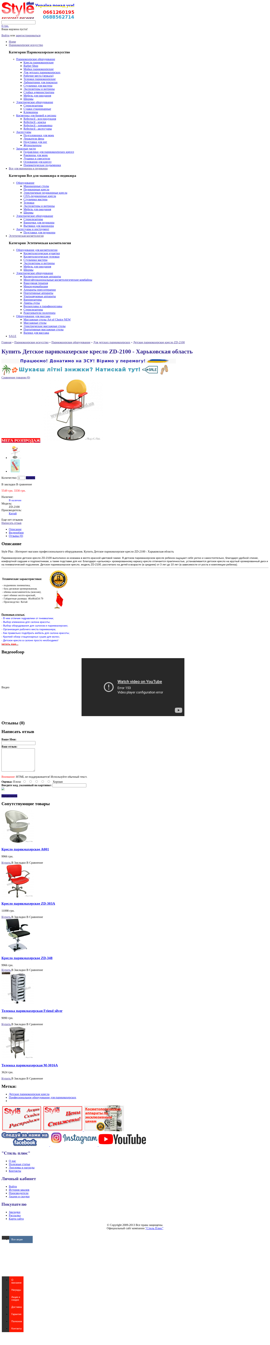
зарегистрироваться (28, 35)
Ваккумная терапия (36, 283)
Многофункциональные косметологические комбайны (58, 279)
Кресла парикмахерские (39, 62)
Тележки (29, 202)
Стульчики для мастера (38, 85)
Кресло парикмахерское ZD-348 (27, 958)
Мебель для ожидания (37, 95)
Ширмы (28, 98)
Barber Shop (31, 65)
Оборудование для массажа (33, 316)
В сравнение (24, 484)
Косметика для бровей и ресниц (36, 115)
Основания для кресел (37, 161)
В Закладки (18, 862)
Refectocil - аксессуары (38, 128)
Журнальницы (33, 145)
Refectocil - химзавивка (38, 125)
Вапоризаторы (33, 299)
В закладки (8, 484)
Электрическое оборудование (34, 102)
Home (12, 41)
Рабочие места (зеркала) (38, 75)
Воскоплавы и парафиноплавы (43, 306)
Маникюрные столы (36, 186)
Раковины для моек (36, 155)
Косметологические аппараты (42, 276)
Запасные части (26, 148)
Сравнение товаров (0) (15, 377)
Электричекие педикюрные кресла (45, 192)
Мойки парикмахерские (39, 69)
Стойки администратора (39, 92)
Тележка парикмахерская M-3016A (29, 1065)
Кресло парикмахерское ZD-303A (28, 903)
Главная (6, 342)
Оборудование (25, 182)
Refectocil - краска (35, 122)
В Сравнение (34, 862)
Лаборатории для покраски (40, 82)
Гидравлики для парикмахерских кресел (49, 151)
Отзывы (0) (16, 535)
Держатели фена (34, 138)
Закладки (14, 1212)
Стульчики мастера (35, 199)
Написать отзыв (11, 523)
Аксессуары (23, 132)
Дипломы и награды (22, 1167)
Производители (18, 1193)
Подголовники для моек (39, 135)
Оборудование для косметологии (36, 250)
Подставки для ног (35, 142)
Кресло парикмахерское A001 (25, 849)
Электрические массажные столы (45, 326)
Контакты (15, 1170)
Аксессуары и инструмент (32, 229)
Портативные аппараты (38, 293)
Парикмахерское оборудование (35, 59)
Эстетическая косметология (26, 235)
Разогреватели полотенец (39, 312)
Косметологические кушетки (42, 253)
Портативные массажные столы (44, 329)
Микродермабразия (36, 286)
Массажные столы (35, 322)
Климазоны (31, 112)
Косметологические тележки (42, 256)
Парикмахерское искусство (26, 45)
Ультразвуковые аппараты (40, 296)
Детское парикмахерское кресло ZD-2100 (159, 342)
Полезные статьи (19, 1164)
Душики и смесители (37, 158)
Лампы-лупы (32, 303)
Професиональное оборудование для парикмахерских (42, 1097)
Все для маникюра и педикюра (28, 168)
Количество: (9, 477)
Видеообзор (16, 532)
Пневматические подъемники (42, 165)
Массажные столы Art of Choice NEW (47, 319)
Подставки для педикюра (39, 232)
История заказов (19, 1189)
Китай (13, 513)
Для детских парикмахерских (42, 72)
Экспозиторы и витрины (39, 89)
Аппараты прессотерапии (40, 289)
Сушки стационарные (37, 108)
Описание (15, 529)
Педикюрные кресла (36, 189)
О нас (12, 1160)
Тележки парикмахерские (40, 79)
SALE (12, 336)
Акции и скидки (19, 1196)
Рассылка (15, 1215)
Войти (5, 35)
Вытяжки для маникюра (39, 225)
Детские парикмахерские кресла (29, 1094)
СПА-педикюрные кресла (40, 196)
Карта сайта (16, 1218)
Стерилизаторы (33, 105)
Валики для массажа (36, 332)
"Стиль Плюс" (154, 1228)
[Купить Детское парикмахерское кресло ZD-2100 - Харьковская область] (15, 457)
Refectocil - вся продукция (40, 118)
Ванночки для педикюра (39, 222)
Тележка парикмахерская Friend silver (31, 1011)
